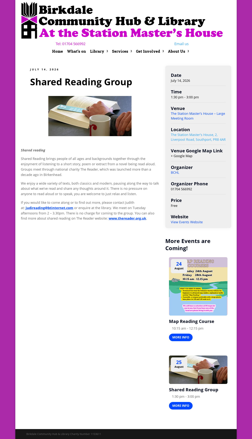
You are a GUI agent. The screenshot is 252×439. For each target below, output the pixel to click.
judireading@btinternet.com (49, 208)
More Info (180, 337)
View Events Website (187, 222)
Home (57, 52)
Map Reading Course (191, 321)
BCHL (175, 172)
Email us (181, 43)
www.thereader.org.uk (127, 218)
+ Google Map (181, 156)
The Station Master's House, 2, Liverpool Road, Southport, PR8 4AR (198, 136)
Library (97, 52)
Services (120, 52)
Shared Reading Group (193, 389)
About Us (176, 52)
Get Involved (148, 52)
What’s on (76, 52)
